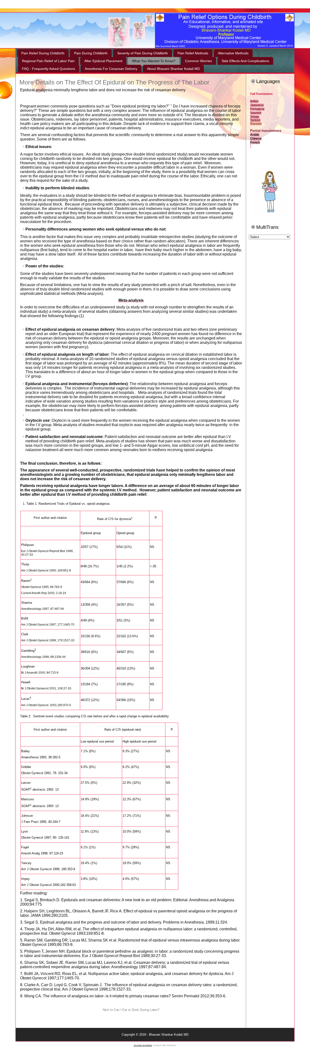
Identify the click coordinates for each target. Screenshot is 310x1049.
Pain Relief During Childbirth (42, 53)
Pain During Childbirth (91, 53)
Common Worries (198, 61)
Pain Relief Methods (193, 53)
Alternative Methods (233, 53)
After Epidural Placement (103, 61)
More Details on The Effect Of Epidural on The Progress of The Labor (114, 82)
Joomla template (143, 1045)
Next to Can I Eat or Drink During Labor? (131, 1010)
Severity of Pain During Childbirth (142, 53)
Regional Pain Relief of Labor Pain (48, 61)
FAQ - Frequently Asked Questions (48, 69)
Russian (256, 123)
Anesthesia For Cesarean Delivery (111, 69)
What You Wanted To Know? (153, 61)
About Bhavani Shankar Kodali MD (173, 69)
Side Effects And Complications (245, 61)
